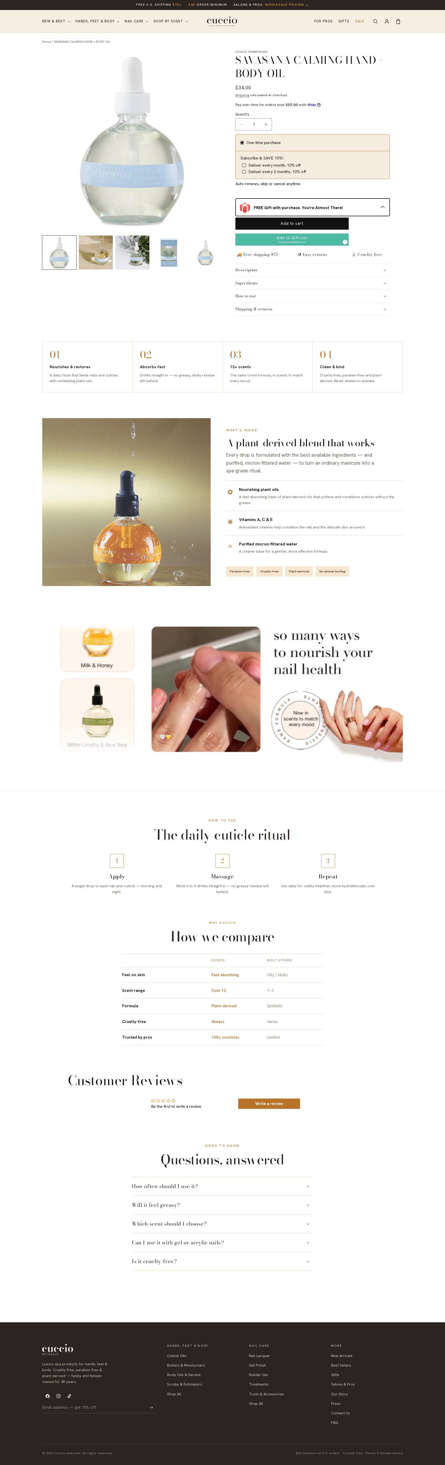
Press (335, 1403)
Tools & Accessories (266, 1393)
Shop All (174, 1393)
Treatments (258, 1384)
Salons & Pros (343, 1384)
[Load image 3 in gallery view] (132, 252)
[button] (55, 21)
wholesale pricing (284, 5)
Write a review (269, 1103)
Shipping (242, 95)
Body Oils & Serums (184, 1374)
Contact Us (340, 1412)
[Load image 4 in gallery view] (169, 252)
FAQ (334, 1422)
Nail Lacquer (259, 1355)
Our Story (339, 1393)
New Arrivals (342, 1355)
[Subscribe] (151, 1407)
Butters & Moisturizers (186, 1365)
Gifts (344, 21)
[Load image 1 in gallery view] (59, 252)
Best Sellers (341, 1365)
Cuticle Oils (176, 1355)
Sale (359, 21)
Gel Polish (257, 1365)
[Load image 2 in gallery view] (96, 252)
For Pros (323, 21)
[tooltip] (345, 242)
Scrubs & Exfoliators (184, 1384)
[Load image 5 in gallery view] (205, 252)
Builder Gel (258, 1374)
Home (46, 41)
